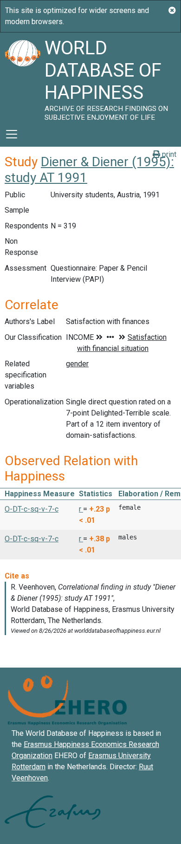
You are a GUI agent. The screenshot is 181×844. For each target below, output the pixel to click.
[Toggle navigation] (12, 134)
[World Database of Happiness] (22, 77)
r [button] (81, 509)
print (168, 154)
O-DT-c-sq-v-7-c (31, 509)
